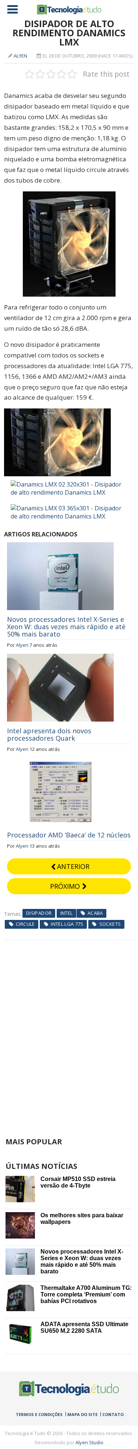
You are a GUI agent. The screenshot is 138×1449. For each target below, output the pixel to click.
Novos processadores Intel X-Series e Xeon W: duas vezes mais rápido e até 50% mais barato (66, 626)
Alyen (20, 55)
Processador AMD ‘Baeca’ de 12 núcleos (69, 834)
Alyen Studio (89, 1442)
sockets (110, 924)
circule (25, 924)
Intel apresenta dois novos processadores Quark (49, 734)
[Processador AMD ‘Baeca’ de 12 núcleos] (60, 762)
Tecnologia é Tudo (69, 9)
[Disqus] (69, 1032)
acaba (95, 913)
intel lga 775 (67, 924)
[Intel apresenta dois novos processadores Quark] (60, 658)
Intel (66, 913)
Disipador (39, 913)
